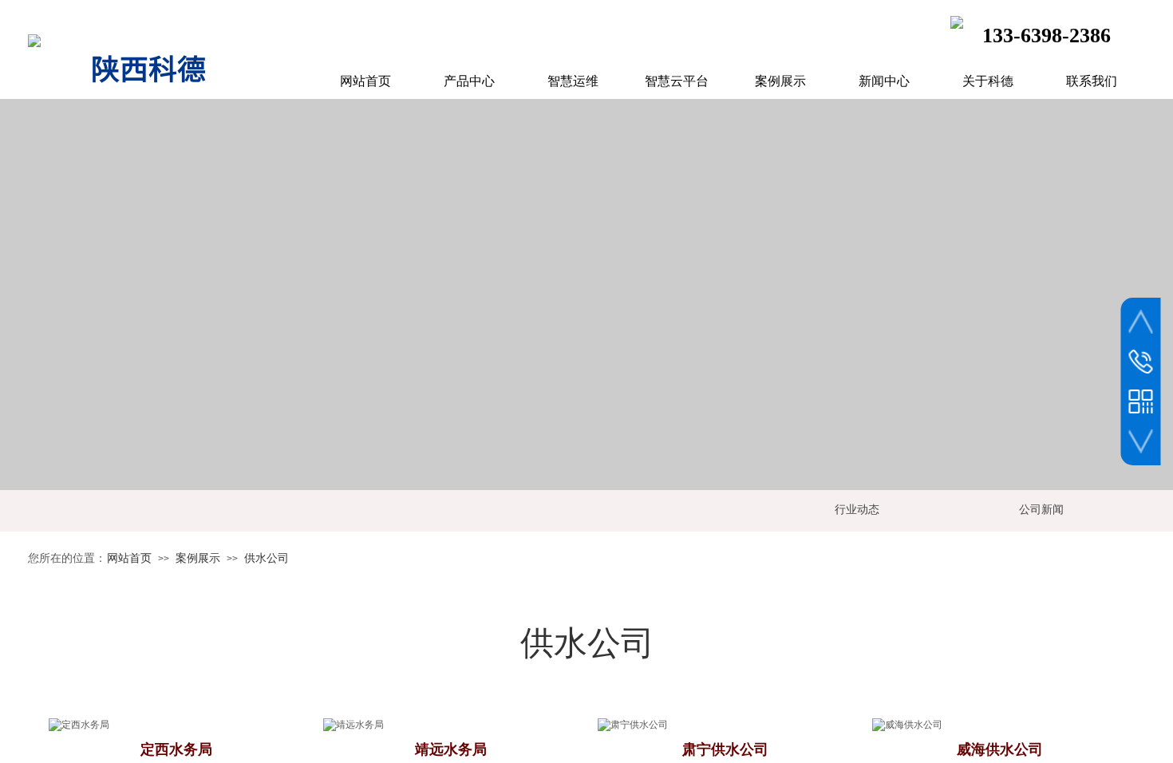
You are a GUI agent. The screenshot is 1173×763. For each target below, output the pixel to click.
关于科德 (987, 81)
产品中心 (469, 81)
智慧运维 (572, 81)
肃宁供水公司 (725, 749)
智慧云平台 (677, 81)
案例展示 (198, 558)
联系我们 (1091, 81)
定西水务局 (176, 749)
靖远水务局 (451, 749)
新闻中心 (884, 81)
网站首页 (129, 558)
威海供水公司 (1000, 749)
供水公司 (266, 558)
